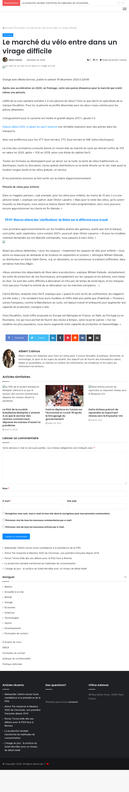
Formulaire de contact (16, 633)
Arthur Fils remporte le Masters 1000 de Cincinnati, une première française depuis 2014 (52, 553)
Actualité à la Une (14, 592)
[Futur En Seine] (18, 15)
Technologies (12, 617)
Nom (6, 488)
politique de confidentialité (17, 658)
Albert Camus (15, 60)
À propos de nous (12, 642)
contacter (73, 702)
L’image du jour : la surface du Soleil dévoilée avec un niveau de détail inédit (46, 568)
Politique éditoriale (12, 664)
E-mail (7, 501)
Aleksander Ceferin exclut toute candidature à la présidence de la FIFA (43, 547)
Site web (71, 501)
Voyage (9, 602)
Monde (8, 597)
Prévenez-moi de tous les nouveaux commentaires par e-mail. (38, 520)
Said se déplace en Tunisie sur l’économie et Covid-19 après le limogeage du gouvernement (64, 414)
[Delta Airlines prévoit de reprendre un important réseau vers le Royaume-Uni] (107, 395)
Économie (20, 27)
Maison (8, 586)
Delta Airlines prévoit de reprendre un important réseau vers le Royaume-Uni (106, 413)
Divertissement (13, 628)
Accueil (9, 27)
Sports (8, 623)
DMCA (6, 647)
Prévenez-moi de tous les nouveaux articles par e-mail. (35, 527)
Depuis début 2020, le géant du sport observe (30, 126)
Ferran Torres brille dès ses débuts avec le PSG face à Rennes (38, 558)
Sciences (9, 612)
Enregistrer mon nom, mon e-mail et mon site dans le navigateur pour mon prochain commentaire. (57, 513)
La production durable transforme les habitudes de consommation (56, 3)
